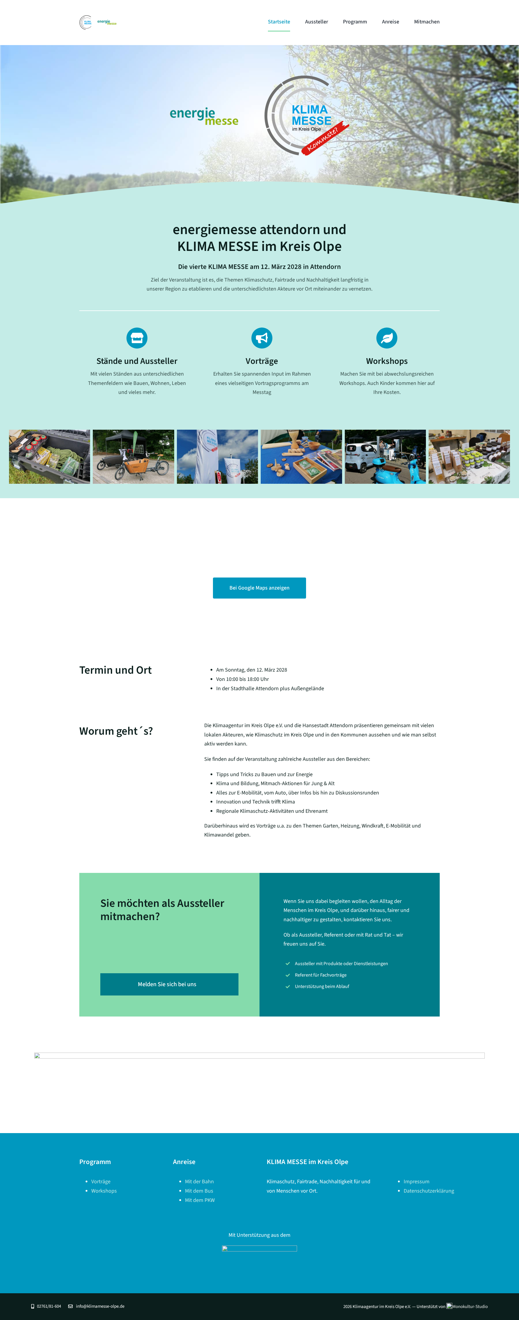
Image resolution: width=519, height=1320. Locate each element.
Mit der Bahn (199, 1181)
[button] (13, 456)
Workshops (104, 1191)
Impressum (416, 1181)
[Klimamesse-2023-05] (133, 457)
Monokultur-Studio (470, 1306)
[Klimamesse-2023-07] (301, 457)
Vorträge (101, 1181)
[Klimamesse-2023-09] (469, 457)
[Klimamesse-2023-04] (49, 457)
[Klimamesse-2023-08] (385, 457)
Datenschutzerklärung (429, 1191)
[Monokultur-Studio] (259, 1248)
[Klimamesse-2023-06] (217, 457)
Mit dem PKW (200, 1200)
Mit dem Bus (199, 1191)
